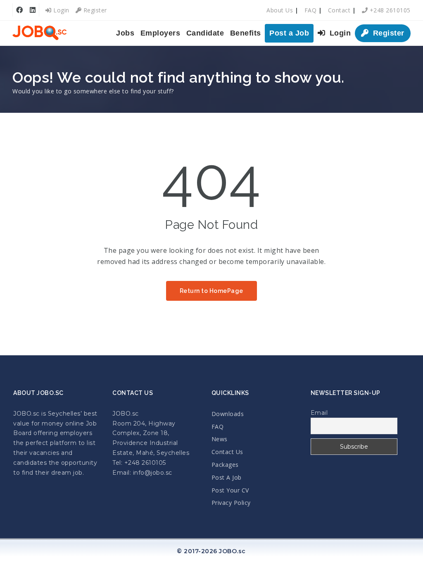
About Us (279, 10)
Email (319, 412)
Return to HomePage (211, 291)
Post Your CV (230, 490)
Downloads (228, 414)
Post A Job (227, 477)
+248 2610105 (389, 10)
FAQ (310, 10)
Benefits (245, 33)
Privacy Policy (231, 503)
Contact (339, 10)
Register (94, 10)
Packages (225, 464)
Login (60, 10)
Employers (160, 33)
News (220, 439)
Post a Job (289, 33)
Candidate (205, 33)
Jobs (125, 33)
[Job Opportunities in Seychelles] (39, 33)
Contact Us (227, 452)
